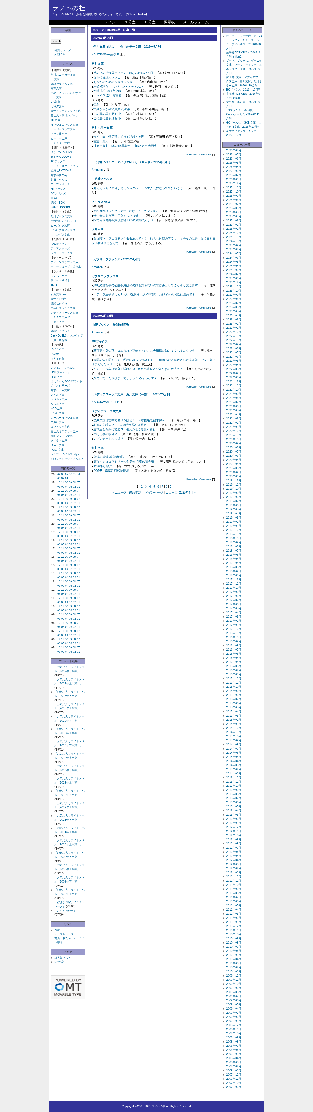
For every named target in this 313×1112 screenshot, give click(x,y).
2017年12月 (233, 579)
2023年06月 (233, 307)
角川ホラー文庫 (102, 127)
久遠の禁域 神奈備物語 (108, 457)
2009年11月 (233, 979)
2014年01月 (233, 773)
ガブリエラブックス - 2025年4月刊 (116, 259)
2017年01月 (233, 624)
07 (66, 474)
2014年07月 (233, 748)
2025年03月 (233, 220)
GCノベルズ (58, 193)
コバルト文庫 (59, 399)
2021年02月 (233, 422)
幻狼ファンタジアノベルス (67, 459)
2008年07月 (233, 1045)
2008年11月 (233, 1029)
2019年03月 (233, 517)
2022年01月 (233, 377)
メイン (109, 22)
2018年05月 (233, 558)
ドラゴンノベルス (62, 152)
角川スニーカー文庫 (63, 74)
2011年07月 (233, 897)
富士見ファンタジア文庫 (66, 111)
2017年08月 (233, 596)
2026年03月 (233, 171)
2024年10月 (233, 241)
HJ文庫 (55, 79)
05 (74, 474)
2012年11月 (233, 831)
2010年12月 (233, 926)
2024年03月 (233, 270)
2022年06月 (233, 356)
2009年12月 (233, 975)
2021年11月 (233, 385)
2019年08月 (233, 497)
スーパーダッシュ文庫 (64, 417)
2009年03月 (233, 1012)
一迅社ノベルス (102, 179)
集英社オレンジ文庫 (63, 308)
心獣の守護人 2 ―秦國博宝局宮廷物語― (121, 425)
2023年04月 (233, 315)
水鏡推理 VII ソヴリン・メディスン (118, 86)
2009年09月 (233, 988)
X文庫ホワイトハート (64, 221)
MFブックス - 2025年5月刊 (111, 324)
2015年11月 (233, 682)
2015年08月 (233, 695)
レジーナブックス (62, 253)
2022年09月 (233, 344)
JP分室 (150, 22)
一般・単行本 (59, 340)
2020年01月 (233, 476)
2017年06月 (233, 604)
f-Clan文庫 (57, 449)
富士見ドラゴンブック (64, 115)
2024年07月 (233, 253)
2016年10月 (233, 637)
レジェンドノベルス (63, 367)
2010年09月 (233, 938)
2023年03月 (233, 319)
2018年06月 (233, 554)
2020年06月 (233, 455)
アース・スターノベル (64, 166)
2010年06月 (233, 950)
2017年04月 (233, 612)
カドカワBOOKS (61, 156)
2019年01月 (233, 525)
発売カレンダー (64, 50)
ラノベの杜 (68, 7)
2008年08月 (233, 1041)
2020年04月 (233, 464)
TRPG (54, 285)
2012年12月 (233, 827)
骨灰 (96, 104)
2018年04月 (233, 563)
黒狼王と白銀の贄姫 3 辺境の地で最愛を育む (124, 429)
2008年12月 (233, 1025)
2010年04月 (233, 959)
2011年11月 (233, 880)
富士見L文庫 (58, 299)
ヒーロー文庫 (59, 138)
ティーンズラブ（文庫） (66, 262)
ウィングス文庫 (60, 234)
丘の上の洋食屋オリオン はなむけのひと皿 (123, 73)
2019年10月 (233, 488)
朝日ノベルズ (59, 179)
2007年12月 (233, 1074)
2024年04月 (233, 266)
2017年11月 (233, 583)
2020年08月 (233, 447)
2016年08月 (233, 645)
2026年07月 (233, 154)
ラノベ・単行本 (60, 280)
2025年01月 (233, 228)
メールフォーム (196, 22)
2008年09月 (233, 1037)
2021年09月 (233, 393)
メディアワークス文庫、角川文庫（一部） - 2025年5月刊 (131, 394)
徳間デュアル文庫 (62, 436)
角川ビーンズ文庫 (62, 216)
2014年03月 (233, 765)
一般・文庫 (57, 321)
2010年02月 (233, 967)
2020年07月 (233, 451)
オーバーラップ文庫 (63, 129)
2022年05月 (233, 360)
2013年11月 (233, 781)
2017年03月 (233, 616)
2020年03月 (233, 468)
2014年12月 (233, 728)
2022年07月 (233, 352)
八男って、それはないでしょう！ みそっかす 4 (124, 378)
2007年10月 (233, 1082)
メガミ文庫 (57, 445)
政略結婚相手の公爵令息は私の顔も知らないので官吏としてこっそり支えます (145, 285)
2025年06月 (233, 208)
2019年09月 (233, 492)
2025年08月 (233, 199)
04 (78, 474)
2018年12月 (233, 530)
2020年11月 (233, 435)
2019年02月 (233, 521)
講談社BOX (58, 202)
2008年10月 (233, 1033)
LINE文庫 (56, 376)
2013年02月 (233, 818)
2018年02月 (233, 571)
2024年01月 (233, 278)
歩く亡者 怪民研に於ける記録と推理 (118, 136)
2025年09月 (233, 195)
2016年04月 (233, 662)
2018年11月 (233, 534)
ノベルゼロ (57, 394)
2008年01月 (233, 1070)
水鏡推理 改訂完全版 (107, 91)
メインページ (154, 492)
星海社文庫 (57, 422)
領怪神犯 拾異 (102, 466)
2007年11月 (233, 1078)
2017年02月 (233, 620)
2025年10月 (233, 191)
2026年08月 (233, 150)
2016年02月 (233, 670)
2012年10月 (233, 835)
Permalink (191, 154)
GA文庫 (55, 101)
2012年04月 (233, 860)
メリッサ (98, 229)
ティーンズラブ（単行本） (67, 266)
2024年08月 (233, 249)
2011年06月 (233, 901)
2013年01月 (233, 823)
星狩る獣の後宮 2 (105, 434)
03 (58, 478)
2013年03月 (233, 814)
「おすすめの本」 (65, 910)
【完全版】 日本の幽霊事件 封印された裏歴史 (125, 146)
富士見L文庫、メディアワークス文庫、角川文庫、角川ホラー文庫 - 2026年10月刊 (244, 81)
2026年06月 (233, 158)
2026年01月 (233, 179)
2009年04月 (233, 1008)
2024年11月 (233, 237)
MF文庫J (56, 120)
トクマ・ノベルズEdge (65, 454)
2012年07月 (233, 847)
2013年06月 (233, 802)
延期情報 (59, 54)
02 (62, 478)
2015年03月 (233, 715)
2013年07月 (233, 798)
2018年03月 (233, 567)
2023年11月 (233, 286)
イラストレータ (64, 934)
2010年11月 (233, 930)
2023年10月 (233, 290)
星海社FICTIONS (61, 170)
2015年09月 (233, 691)
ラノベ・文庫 (59, 276)
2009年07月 (233, 996)
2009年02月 (233, 1016)
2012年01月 (233, 872)
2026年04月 (233, 166)
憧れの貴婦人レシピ (106, 77)
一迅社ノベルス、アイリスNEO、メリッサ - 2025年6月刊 (131, 162)
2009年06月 (233, 1000)
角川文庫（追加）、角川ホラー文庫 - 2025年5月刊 (127, 46)
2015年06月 (233, 703)
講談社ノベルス (60, 331)
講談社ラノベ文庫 (62, 84)
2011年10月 (233, 884)
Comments (205, 154)
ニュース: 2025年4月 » (180, 492)
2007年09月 (233, 1087)
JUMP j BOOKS (60, 207)
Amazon (97, 169)
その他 (55, 354)
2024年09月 (233, 245)
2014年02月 (233, 769)
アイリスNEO (101, 202)
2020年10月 (233, 439)
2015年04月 (233, 711)
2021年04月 (233, 414)
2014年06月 (233, 752)
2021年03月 (233, 418)
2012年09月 (233, 839)
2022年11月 (233, 336)
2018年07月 (233, 550)
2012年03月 (233, 864)
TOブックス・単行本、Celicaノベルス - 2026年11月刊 (243, 114)
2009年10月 (233, 983)
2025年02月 (233, 224)
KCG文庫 (56, 408)
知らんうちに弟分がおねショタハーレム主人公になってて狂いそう (138, 188)
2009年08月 (233, 992)
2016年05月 (233, 657)
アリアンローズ (60, 248)
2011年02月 (233, 917)
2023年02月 (233, 323)
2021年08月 (233, 398)
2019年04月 (233, 513)
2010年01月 (233, 971)
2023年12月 (233, 282)
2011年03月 (233, 913)
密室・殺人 (100, 141)
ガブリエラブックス (105, 276)
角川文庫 (98, 63)
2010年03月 (233, 963)
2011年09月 (233, 889)
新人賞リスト (62, 957)
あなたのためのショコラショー (114, 82)
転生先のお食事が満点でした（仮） (117, 215)
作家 (57, 930)
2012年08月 (233, 843)
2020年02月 (233, 472)
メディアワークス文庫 (64, 312)
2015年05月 (233, 707)
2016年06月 (233, 653)
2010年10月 (233, 934)
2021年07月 (233, 402)
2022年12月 (233, 332)
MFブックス (58, 188)
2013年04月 (233, 810)
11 (62, 482)
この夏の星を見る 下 (107, 118)
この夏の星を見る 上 (107, 114)
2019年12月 (233, 480)
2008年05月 (233, 1054)
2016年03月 (233, 666)
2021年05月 (233, 410)
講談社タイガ (59, 303)
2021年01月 (233, 426)
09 (58, 474)
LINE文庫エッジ (61, 372)
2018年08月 (233, 546)
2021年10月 (233, 389)
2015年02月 (233, 719)
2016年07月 (233, 649)
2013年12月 (233, 777)
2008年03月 (233, 1062)
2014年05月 (233, 757)
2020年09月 (233, 443)
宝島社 (55, 198)
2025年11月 (233, 187)
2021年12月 (233, 381)
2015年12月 (233, 678)
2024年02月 (233, 274)
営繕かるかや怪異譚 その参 (111, 109)
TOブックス (58, 161)
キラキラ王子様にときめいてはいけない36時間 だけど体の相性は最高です (144, 294)
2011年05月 (233, 905)
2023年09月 (233, 294)
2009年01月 (233, 1021)
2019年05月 (233, 509)
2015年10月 (233, 686)
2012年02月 (233, 868)
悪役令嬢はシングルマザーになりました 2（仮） (126, 211)
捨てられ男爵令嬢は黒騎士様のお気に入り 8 (123, 220)
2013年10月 (233, 785)
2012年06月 (233, 851)
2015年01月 (233, 724)
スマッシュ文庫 (60, 426)
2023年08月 (233, 299)
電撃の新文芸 (59, 175)
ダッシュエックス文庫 (64, 124)
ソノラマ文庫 (59, 440)
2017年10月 (233, 587)
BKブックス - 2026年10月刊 (243, 89)
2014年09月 (233, 740)
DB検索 (59, 961)
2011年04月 (233, 909)
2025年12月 (233, 183)
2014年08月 (233, 744)
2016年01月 (233, 674)
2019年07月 (233, 501)
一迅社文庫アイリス (63, 230)
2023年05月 (233, 311)
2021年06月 (233, 406)
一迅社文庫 (57, 413)
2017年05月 (233, 608)
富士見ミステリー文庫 (64, 431)
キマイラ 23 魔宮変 (107, 95)
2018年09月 (233, 542)
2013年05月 (233, 806)
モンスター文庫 (60, 143)
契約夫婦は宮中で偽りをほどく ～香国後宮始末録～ (129, 420)
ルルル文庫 (57, 404)
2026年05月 (233, 162)
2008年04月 (233, 1058)
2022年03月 (233, 369)
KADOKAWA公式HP (105, 54)
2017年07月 (233, 600)
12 (58, 482)
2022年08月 (233, 348)
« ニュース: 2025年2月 (127, 492)
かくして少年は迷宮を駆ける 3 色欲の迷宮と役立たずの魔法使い (137, 369)
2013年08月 (233, 794)
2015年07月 (233, 699)
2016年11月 (233, 633)
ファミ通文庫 (59, 133)
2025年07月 (233, 204)
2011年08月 (233, 893)
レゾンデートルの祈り (108, 438)
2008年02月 (233, 1066)
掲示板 (169, 22)
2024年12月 (233, 233)
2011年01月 (233, 922)
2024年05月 (233, 261)
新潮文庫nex (58, 294)
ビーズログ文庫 (60, 225)
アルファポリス (60, 184)
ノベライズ (57, 349)
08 (62, 474)
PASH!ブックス (60, 244)
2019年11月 (233, 484)
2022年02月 (233, 373)
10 (66, 482)
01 (66, 478)
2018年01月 (233, 575)
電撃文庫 (56, 88)
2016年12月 (233, 629)
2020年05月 (233, 459)
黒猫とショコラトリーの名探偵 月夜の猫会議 (123, 461)
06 (70, 474)
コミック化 (57, 358)
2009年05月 (233, 1004)
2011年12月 (233, 876)
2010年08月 (233, 942)
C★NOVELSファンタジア (67, 335)
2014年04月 (233, 761)
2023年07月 (233, 303)
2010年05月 (233, 955)
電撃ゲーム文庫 (60, 390)
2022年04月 (233, 365)
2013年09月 (233, 790)
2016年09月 (233, 641)
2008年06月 (233, 1049)
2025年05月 (233, 212)
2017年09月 (233, 591)
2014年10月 (233, 736)
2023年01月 (233, 327)
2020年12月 (233, 431)
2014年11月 (233, 732)
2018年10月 (233, 538)
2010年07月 (233, 946)
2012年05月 (233, 856)
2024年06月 (233, 257)
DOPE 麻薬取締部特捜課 (111, 470)
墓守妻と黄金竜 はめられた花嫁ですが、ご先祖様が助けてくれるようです (144, 350)
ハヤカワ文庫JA (60, 317)
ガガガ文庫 (57, 106)
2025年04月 (233, 216)
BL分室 (130, 22)
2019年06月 (233, 505)
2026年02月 (233, 175)
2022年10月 (233, 340)
